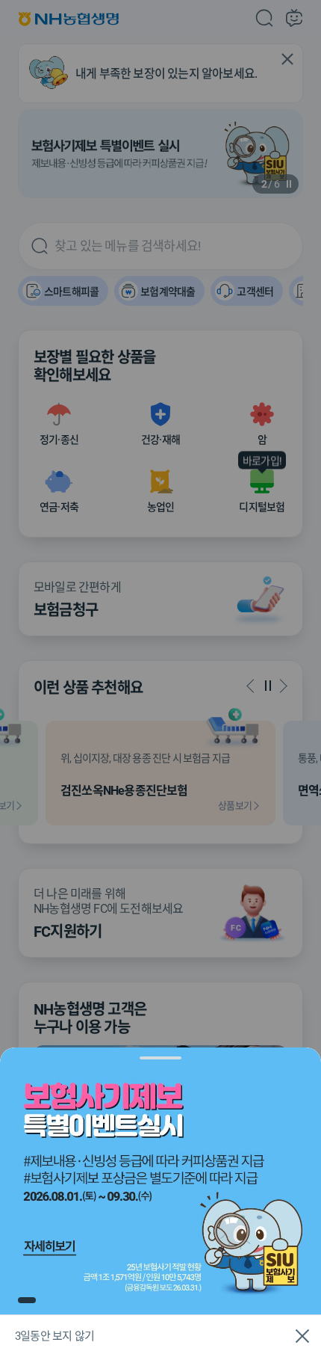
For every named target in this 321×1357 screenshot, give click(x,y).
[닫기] (302, 1336)
